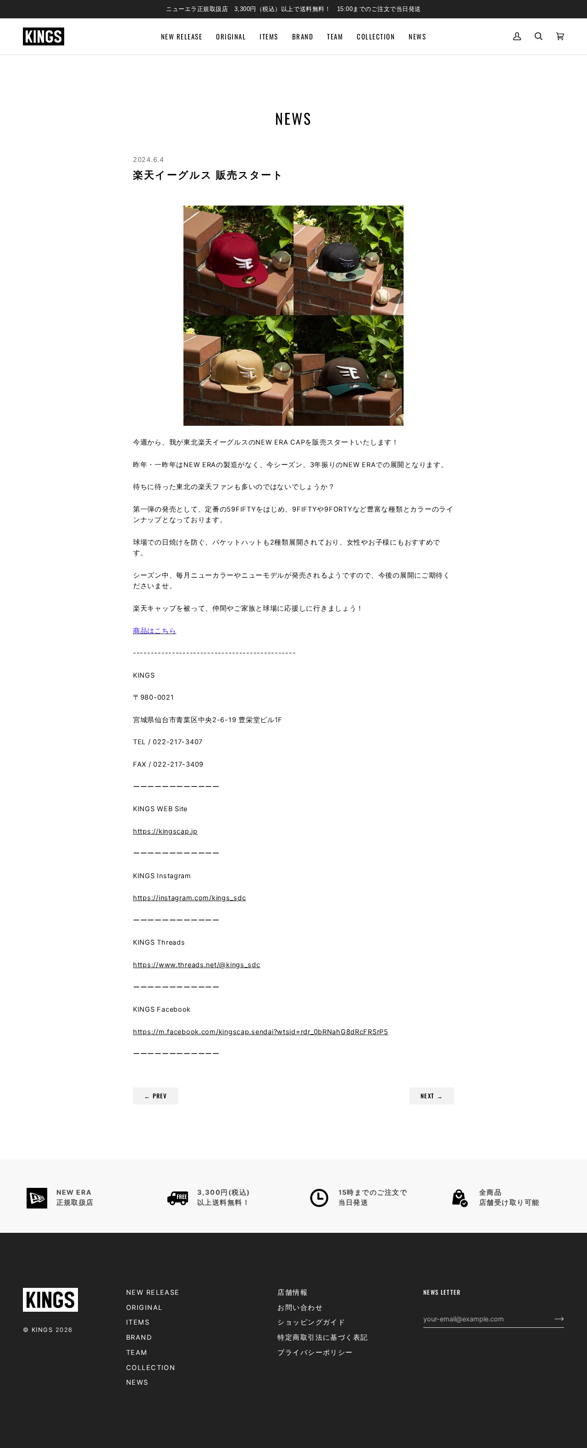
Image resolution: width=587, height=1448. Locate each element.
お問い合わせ (300, 1307)
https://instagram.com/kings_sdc (189, 898)
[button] (269, 36)
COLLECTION (151, 1368)
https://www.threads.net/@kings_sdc (196, 965)
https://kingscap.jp (165, 831)
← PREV (155, 1095)
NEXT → (432, 1095)
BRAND (139, 1337)
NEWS (137, 1382)
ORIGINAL (144, 1307)
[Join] (552, 1319)
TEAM (137, 1352)
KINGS (42, 1329)
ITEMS (138, 1322)
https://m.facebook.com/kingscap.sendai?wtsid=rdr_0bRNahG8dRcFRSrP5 (260, 1032)
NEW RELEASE (153, 1292)
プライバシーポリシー (315, 1352)
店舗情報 (292, 1292)
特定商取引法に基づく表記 (322, 1337)
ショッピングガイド (311, 1322)
